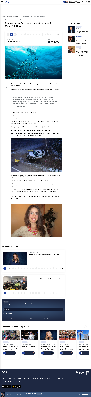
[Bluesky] (10, 381)
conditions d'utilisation (41, 318)
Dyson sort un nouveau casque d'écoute (28, 347)
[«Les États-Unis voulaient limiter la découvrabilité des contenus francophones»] (71, 49)
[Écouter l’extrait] (11, 34)
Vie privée (13, 378)
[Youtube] (19, 381)
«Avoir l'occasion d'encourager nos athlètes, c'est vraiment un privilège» (67, 348)
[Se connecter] (89, 2)
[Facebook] (6, 84)
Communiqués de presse (42, 378)
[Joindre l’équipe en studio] (83, 2)
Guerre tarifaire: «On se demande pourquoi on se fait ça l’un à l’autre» (82, 42)
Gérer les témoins (26, 378)
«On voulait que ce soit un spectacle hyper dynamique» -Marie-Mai (48, 348)
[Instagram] (5, 381)
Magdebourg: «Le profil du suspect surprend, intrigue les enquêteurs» (10, 348)
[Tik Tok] (8, 381)
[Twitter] (6, 87)
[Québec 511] (87, 374)
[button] (7, 394)
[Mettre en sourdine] (80, 394)
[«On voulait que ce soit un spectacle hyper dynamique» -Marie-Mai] (48, 335)
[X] (16, 381)
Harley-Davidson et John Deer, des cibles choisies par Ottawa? (82, 31)
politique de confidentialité (27, 318)
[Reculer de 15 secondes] (8, 34)
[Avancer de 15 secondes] (15, 34)
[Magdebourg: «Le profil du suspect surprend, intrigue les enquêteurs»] (11, 335)
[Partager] (58, 34)
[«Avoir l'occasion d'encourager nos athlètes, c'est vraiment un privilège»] (67, 335)
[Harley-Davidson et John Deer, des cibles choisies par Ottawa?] (71, 29)
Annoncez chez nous (58, 378)
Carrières (51, 378)
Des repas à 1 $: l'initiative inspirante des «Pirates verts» (45, 279)
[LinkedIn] (13, 381)
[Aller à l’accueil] (6, 2)
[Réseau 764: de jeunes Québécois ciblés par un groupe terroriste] (15, 258)
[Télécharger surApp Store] (6, 386)
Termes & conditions (6, 378)
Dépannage (19, 378)
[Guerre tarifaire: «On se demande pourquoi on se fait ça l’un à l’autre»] (71, 39)
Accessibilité (34, 378)
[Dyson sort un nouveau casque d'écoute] (29, 335)
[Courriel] (6, 90)
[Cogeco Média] (80, 373)
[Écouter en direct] (64, 2)
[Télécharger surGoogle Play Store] (16, 386)
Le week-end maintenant (75, 2)
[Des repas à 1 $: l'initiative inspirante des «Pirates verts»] (15, 283)
